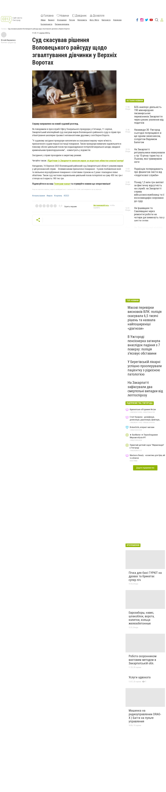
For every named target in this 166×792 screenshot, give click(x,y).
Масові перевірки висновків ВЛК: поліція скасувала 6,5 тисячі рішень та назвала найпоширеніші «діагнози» (145, 318)
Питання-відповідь (62, 24)
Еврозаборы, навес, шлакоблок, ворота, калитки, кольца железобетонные (141, 618)
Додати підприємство (145, 468)
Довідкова (117, 20)
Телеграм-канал (62, 183)
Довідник (81, 15)
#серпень (58, 196)
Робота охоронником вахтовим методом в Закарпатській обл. (143, 659)
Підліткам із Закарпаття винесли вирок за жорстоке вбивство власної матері (85, 160)
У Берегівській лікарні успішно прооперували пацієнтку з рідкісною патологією (145, 368)
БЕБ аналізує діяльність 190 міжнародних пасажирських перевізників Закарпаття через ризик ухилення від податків (149, 114)
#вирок (50, 196)
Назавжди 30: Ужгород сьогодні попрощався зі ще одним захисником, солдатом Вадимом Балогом (147, 136)
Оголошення (62, 20)
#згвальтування (38, 196)
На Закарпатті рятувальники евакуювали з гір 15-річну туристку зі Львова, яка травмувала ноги (149, 156)
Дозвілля (98, 15)
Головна (49, 15)
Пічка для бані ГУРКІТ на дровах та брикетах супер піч (145, 576)
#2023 (66, 196)
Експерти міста (46, 24)
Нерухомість (82, 20)
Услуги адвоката (140, 677)
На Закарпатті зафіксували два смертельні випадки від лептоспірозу (145, 388)
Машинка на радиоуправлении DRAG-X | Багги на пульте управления (145, 716)
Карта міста (106, 20)
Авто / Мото (94, 20)
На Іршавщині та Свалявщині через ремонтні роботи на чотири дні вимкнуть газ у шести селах (149, 214)
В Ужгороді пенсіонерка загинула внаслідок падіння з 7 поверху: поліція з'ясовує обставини (144, 345)
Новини (64, 15)
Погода (72, 20)
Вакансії (51, 20)
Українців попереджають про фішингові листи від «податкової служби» (148, 172)
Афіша (43, 20)
